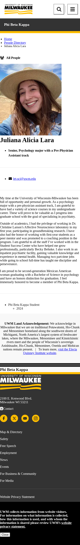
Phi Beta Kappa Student (23, 304)
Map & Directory (11, 432)
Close (5, 534)
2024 (19, 308)
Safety (4, 439)
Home (8, 39)
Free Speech (8, 446)
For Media (7, 480)
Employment (8, 453)
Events (4, 466)
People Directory (15, 42)
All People (13, 58)
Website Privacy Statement (17, 497)
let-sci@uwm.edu (24, 178)
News (4, 460)
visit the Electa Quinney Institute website (50, 351)
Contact (8, 408)
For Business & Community (18, 473)
